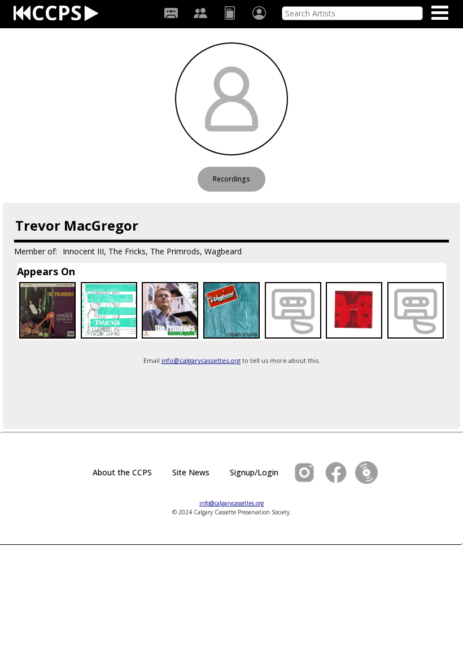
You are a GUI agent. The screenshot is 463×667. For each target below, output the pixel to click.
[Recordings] (171, 13)
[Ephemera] (230, 13)
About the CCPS (122, 472)
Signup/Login (254, 472)
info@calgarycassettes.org (201, 360)
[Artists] (200, 13)
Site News (190, 472)
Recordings (231, 179)
